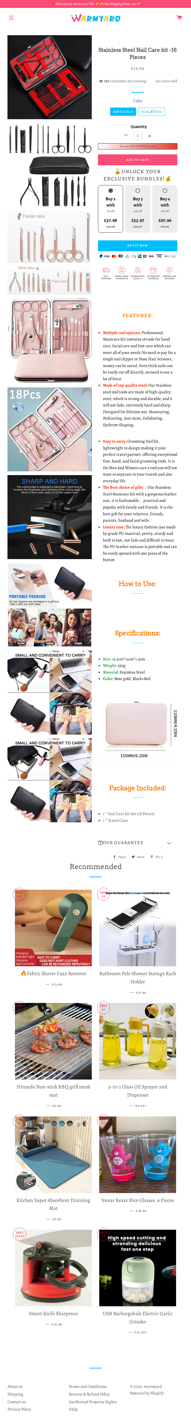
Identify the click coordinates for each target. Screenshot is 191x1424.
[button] (137, 843)
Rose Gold (123, 112)
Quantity (139, 126)
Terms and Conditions (88, 1386)
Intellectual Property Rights (93, 1402)
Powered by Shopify (147, 1393)
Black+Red (152, 112)
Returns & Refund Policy (89, 1394)
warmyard (153, 1386)
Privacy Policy (19, 1409)
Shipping (15, 1394)
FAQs (73, 1409)
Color (138, 101)
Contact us (16, 1402)
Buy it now (137, 245)
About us (15, 1386)
